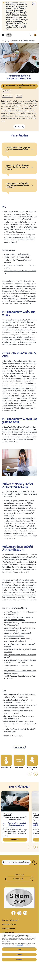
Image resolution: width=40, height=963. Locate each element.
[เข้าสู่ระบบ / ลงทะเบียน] (35, 35)
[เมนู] (3, 35)
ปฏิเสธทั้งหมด (19, 954)
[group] (6, 761)
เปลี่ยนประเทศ (18, 879)
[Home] (9, 35)
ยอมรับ (19, 949)
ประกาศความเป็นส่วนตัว (10, 920)
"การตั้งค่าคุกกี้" (20, 944)
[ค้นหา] (29, 35)
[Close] (33, 3)
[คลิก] (32, 149)
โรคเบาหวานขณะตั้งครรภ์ (23, 388)
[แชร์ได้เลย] (23, 126)
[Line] (19, 913)
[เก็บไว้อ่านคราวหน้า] (19, 126)
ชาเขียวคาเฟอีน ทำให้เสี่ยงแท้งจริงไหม (17, 254)
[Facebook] (13, 913)
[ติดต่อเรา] (25, 913)
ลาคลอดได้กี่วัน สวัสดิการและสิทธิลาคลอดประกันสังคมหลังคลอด (14, 824)
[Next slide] (35, 41)
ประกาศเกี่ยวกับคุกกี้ (8, 928)
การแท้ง (32, 332)
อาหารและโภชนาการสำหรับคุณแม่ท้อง (15, 580)
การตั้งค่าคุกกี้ (19, 959)
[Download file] (16, 126)
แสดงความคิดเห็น (8, 933)
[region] (19, 948)
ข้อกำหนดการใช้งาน (9, 924)
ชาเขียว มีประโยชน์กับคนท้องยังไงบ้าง (17, 257)
